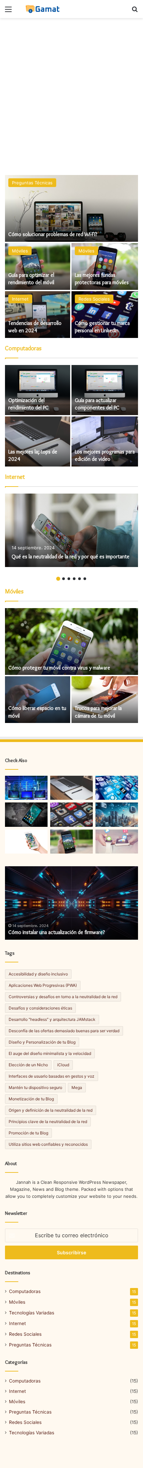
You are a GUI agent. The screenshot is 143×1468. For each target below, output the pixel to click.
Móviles (20, 250)
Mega (77, 1087)
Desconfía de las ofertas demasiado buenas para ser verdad (64, 1030)
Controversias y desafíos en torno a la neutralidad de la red (63, 996)
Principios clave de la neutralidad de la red (48, 1121)
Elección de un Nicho (28, 1064)
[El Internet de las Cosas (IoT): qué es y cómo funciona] (26, 788)
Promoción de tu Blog (28, 1132)
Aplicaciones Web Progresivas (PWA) (43, 985)
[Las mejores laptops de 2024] (37, 441)
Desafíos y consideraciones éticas (40, 1008)
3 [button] (69, 578)
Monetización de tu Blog (31, 1098)
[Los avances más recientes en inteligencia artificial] (116, 814)
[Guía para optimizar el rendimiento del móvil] (37, 266)
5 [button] (79, 578)
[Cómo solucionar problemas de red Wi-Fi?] (71, 208)
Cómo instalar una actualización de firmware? (56, 932)
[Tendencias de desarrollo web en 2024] (37, 314)
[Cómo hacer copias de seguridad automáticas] (71, 788)
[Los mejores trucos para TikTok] (116, 788)
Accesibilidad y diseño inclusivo (38, 973)
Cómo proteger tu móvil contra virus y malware (59, 668)
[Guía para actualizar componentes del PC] (105, 390)
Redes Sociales (94, 299)
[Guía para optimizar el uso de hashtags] (71, 814)
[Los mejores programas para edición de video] (105, 441)
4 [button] (74, 578)
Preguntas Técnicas (32, 182)
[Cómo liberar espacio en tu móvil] (37, 699)
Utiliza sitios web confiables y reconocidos (48, 1144)
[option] (71, 257)
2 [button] (63, 578)
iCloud (63, 1064)
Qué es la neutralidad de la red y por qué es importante (70, 556)
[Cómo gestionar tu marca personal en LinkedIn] (105, 314)
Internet (20, 299)
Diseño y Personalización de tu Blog (42, 1042)
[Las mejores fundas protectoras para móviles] (105, 266)
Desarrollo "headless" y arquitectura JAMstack (52, 1019)
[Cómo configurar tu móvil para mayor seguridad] (26, 814)
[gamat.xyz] (43, 9)
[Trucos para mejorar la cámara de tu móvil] (105, 699)
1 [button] (58, 579)
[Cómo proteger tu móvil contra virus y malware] (71, 641)
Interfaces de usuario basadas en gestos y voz (51, 1076)
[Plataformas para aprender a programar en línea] (26, 842)
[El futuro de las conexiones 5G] (116, 842)
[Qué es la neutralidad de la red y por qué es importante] (71, 530)
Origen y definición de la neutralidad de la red (50, 1110)
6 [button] (84, 578)
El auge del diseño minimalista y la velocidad (50, 1053)
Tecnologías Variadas (31, 1312)
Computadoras (25, 1291)
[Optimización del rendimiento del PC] (37, 390)
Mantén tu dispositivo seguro (35, 1087)
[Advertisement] (71, 96)
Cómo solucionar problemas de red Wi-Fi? (52, 234)
